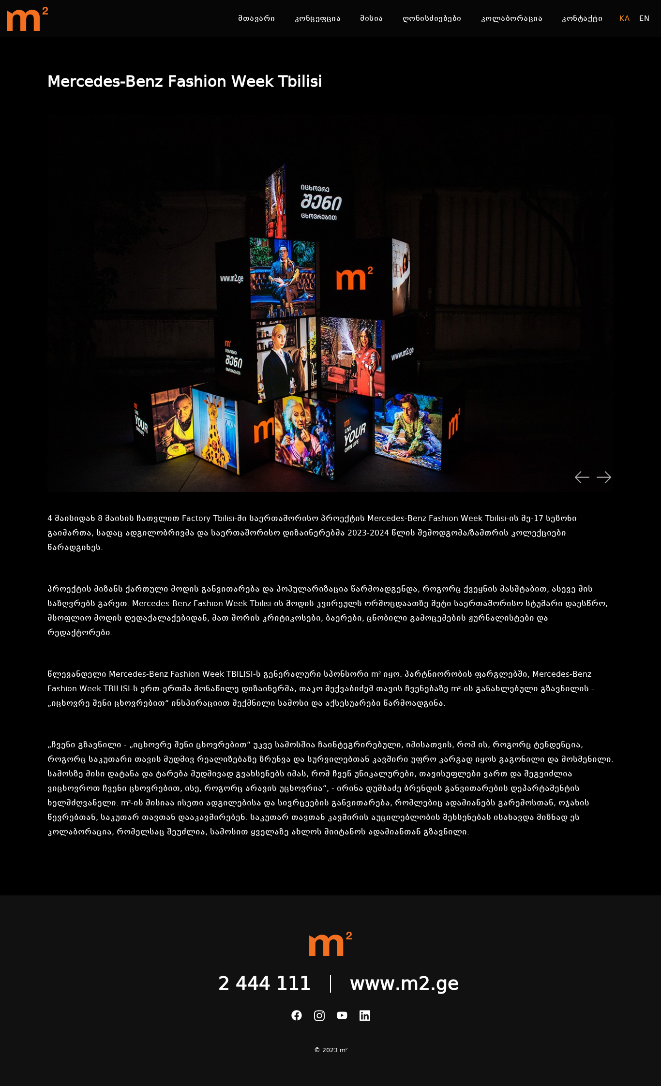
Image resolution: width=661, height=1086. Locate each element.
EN (644, 18)
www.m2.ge (404, 984)
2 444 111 (264, 984)
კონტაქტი (582, 18)
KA (624, 18)
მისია (371, 18)
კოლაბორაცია (512, 18)
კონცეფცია (318, 18)
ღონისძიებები (432, 18)
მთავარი (256, 18)
